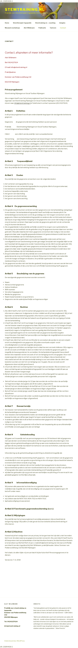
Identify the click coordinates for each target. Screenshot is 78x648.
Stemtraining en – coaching (45, 23)
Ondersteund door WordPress (14, 641)
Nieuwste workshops (12, 28)
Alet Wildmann (29, 28)
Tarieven (53, 28)
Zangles (62, 23)
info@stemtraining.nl (22, 103)
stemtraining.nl (25, 9)
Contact (63, 28)
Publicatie (42, 28)
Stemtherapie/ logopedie (22, 23)
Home (7, 23)
